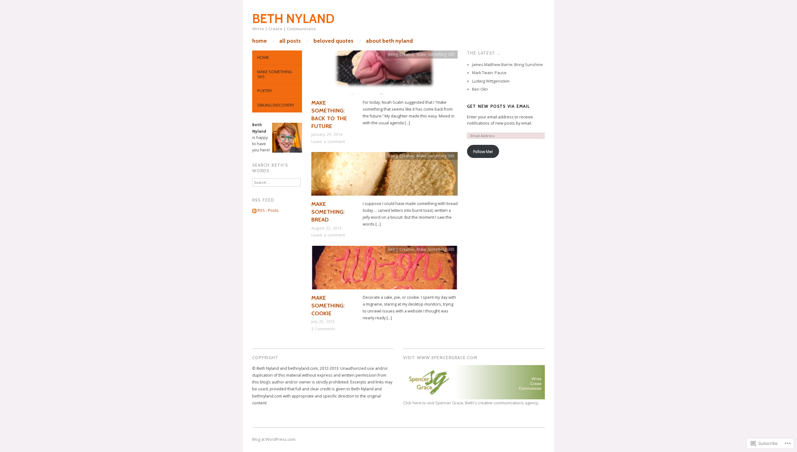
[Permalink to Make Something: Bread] (384, 175)
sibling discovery (275, 105)
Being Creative (401, 54)
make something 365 (274, 74)
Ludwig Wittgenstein (491, 81)
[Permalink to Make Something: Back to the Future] (384, 74)
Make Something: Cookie (328, 305)
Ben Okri (480, 89)
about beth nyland (389, 41)
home (259, 41)
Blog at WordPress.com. (274, 439)
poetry (264, 90)
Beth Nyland (293, 18)
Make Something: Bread (328, 212)
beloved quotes (333, 41)
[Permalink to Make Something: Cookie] (384, 269)
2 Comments (323, 328)
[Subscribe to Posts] (254, 210)
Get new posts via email (498, 106)
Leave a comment (328, 141)
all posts (290, 41)
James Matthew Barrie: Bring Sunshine (507, 64)
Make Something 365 (436, 54)
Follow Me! (483, 151)
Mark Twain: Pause (489, 72)
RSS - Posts (268, 210)
